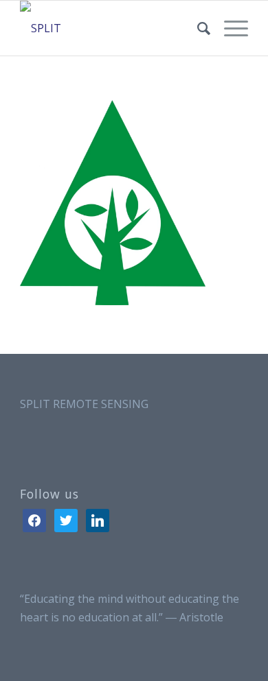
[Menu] (229, 28)
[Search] (196, 28)
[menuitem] (196, 28)
